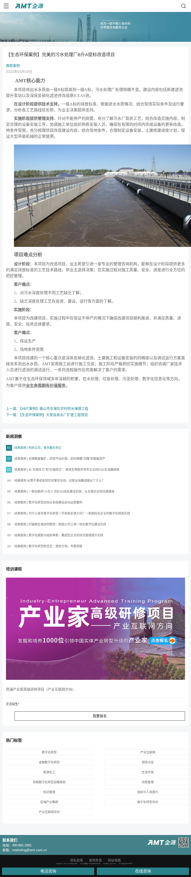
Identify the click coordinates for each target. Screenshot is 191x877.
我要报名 (100, 716)
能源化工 (49, 772)
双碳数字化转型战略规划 (49, 782)
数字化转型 (49, 752)
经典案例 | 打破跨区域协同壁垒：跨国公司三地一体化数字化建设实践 (60, 524)
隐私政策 (76, 860)
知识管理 (49, 792)
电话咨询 (48, 871)
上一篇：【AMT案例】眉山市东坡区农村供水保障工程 (47, 409)
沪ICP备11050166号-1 (126, 863)
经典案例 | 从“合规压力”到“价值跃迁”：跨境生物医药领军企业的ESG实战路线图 (66, 469)
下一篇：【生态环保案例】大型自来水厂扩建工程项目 (47, 415)
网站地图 (114, 860)
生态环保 (148, 772)
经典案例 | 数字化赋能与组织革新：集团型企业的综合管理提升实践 (58, 535)
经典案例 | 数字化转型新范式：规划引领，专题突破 (48, 546)
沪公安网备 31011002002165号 (90, 863)
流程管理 (148, 782)
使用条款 (95, 860)
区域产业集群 (49, 802)
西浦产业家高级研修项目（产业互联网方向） (41, 689)
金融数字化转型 (49, 762)
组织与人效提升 (147, 792)
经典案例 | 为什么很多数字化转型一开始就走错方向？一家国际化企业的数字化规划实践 (72, 513)
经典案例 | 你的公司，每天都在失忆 (37, 448)
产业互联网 (147, 752)
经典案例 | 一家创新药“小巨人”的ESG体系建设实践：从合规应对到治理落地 (64, 491)
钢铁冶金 (148, 762)
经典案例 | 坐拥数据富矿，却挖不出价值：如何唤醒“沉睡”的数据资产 (59, 459)
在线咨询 (143, 871)
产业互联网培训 (49, 812)
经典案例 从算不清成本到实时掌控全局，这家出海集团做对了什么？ (59, 480)
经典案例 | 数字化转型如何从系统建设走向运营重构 (48, 502)
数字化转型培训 (147, 802)
